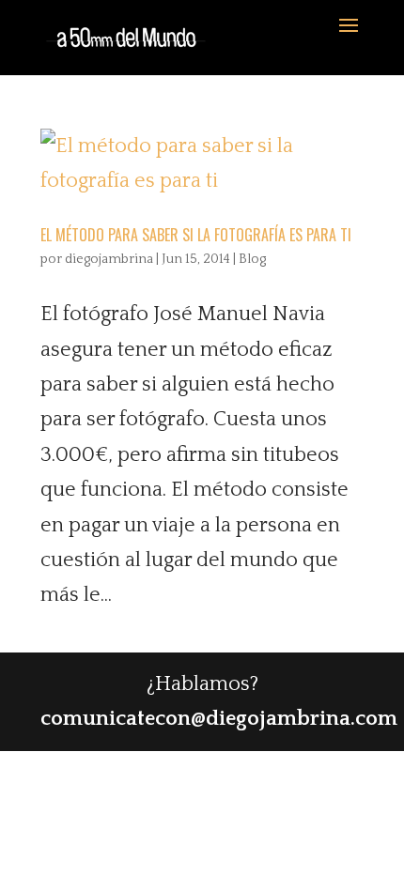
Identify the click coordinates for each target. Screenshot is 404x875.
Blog (252, 259)
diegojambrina (109, 259)
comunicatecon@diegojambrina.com (218, 718)
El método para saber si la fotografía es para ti (195, 234)
